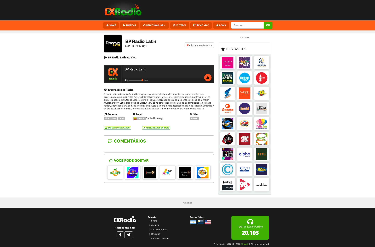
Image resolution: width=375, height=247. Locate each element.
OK (268, 25)
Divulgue (155, 233)
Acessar (194, 118)
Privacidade (219, 244)
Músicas (131, 25)
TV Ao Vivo (202, 25)
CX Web (244, 244)
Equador (141, 118)
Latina (121, 118)
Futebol (181, 25)
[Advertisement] (210, 9)
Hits (107, 118)
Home (112, 25)
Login (222, 25)
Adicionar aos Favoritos (200, 45)
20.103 (250, 233)
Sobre (154, 220)
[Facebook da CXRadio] (120, 234)
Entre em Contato (159, 238)
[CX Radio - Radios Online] (125, 219)
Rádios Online (154, 25)
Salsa (113, 118)
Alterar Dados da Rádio (157, 128)
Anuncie (155, 225)
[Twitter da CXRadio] (129, 234)
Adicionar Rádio (159, 229)
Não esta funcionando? (118, 128)
